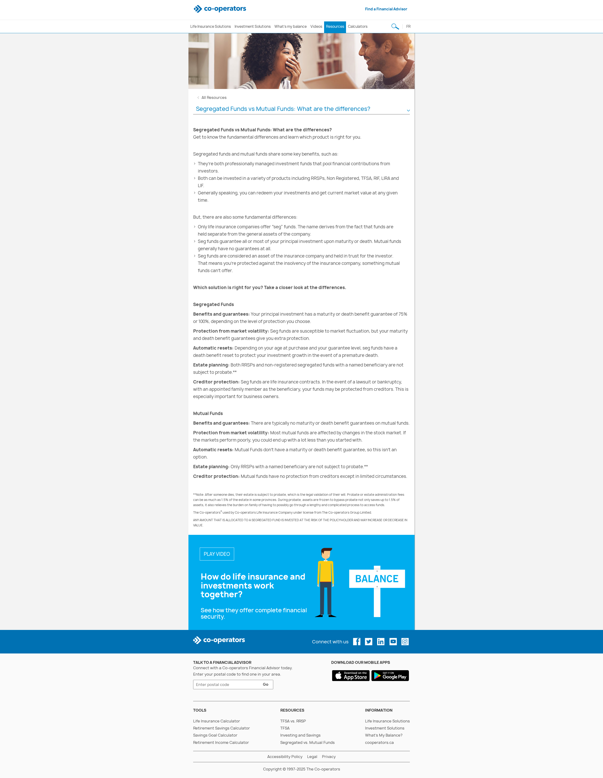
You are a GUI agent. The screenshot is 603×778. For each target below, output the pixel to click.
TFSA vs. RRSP (293, 721)
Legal (312, 756)
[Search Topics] (395, 26)
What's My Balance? (384, 735)
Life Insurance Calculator (216, 721)
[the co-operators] (221, 9)
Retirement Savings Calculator (221, 728)
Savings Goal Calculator (215, 735)
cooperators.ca (379, 742)
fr (408, 26)
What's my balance (290, 26)
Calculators (357, 26)
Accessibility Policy (284, 756)
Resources (335, 26)
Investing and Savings (300, 735)
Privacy (329, 756)
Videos (316, 26)
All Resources (214, 97)
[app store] (351, 675)
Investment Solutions (253, 26)
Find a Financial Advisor (386, 9)
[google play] (390, 675)
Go (263, 685)
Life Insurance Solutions (210, 26)
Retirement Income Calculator (221, 742)
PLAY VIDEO (217, 554)
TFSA (284, 728)
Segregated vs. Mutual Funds (307, 742)
